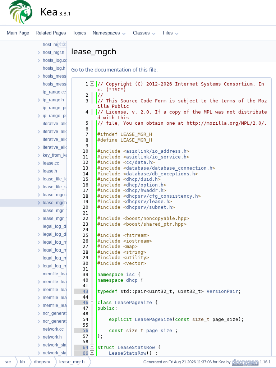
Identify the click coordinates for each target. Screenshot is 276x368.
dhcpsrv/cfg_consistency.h (162, 196)
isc (130, 274)
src (8, 361)
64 (81, 347)
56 (81, 330)
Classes (141, 33)
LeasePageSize (133, 302)
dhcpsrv (42, 361)
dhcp (132, 280)
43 (81, 291)
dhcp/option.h (145, 185)
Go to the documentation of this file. (114, 69)
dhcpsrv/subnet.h (149, 207)
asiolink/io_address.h (156, 151)
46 (81, 302)
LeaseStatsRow (136, 347)
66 (81, 353)
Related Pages (51, 33)
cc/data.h (139, 162)
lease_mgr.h (71, 361)
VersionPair (222, 291)
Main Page (18, 33)
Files (168, 33)
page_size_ (160, 330)
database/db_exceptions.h (160, 173)
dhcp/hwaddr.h (145, 190)
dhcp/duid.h (142, 179)
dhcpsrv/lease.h (147, 201)
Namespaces (106, 33)
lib (22, 361)
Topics (79, 33)
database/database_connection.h (169, 168)
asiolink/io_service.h (156, 157)
